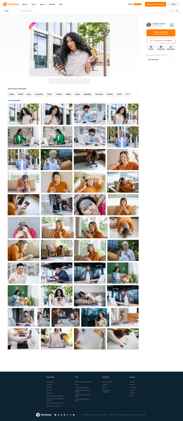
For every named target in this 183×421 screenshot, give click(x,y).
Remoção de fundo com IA (55, 403)
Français (132, 393)
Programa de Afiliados (82, 387)
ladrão (77, 94)
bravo (29, 94)
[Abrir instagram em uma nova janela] (58, 415)
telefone (110, 94)
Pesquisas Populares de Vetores (82, 391)
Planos (130, 4)
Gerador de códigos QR (54, 406)
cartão (49, 94)
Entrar (173, 4)
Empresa (49, 390)
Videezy (49, 387)
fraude (11, 94)
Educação (50, 393)
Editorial (52, 4)
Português (133, 387)
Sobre (104, 387)
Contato (104, 385)
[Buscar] (172, 11)
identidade (87, 94)
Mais (60, 4)
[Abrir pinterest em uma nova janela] (64, 415)
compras (59, 94)
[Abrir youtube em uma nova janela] (74, 415)
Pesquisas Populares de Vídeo (82, 400)
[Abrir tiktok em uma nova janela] (67, 415)
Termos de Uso (113, 415)
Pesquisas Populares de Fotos (82, 395)
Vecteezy (49, 385)
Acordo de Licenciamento (83, 382)
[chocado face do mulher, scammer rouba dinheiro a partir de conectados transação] (58, 227)
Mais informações (153, 59)
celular (128, 94)
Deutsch (132, 390)
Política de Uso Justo (140, 415)
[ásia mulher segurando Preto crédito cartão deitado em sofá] (23, 204)
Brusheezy (50, 382)
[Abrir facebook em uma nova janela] (55, 415)
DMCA (77, 385)
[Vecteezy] (11, 4)
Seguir (172, 26)
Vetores (24, 4)
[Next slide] (136, 94)
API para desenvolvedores (55, 396)
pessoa (119, 94)
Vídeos (42, 4)
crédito (20, 94)
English (132, 382)
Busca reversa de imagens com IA (55, 399)
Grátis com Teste (161, 33)
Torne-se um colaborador (106, 391)
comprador (99, 94)
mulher (68, 94)
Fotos (33, 4)
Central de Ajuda (107, 382)
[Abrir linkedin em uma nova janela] (61, 415)
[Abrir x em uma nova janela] (70, 415)
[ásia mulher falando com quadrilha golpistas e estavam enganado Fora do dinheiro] (123, 159)
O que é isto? (164, 55)
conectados (39, 94)
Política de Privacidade (125, 415)
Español (132, 385)
